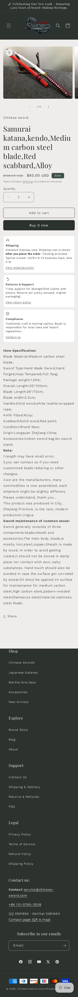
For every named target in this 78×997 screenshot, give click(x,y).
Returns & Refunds (24, 796)
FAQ (12, 806)
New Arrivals (19, 702)
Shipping (28, 181)
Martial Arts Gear (22, 682)
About (13, 749)
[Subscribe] (64, 945)
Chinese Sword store (31, 988)
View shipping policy (20, 267)
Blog (12, 739)
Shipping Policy (21, 863)
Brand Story (18, 729)
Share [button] (12, 616)
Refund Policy (20, 854)
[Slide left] (29, 107)
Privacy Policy (20, 834)
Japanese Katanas (23, 672)
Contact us (13, 337)
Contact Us (18, 777)
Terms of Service (22, 844)
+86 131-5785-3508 (25, 905)
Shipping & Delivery (24, 787)
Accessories (18, 692)
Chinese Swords (21, 662)
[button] (8, 25)
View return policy (18, 302)
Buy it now (39, 225)
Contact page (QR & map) (29, 920)
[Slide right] (48, 107)
